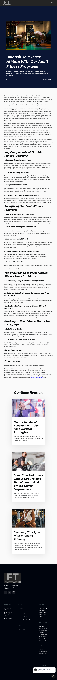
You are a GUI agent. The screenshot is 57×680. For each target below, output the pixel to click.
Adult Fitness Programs (37, 377)
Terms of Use (21, 629)
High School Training (7, 608)
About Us (20, 608)
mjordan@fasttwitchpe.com (26, 620)
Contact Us (21, 611)
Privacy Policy (22, 632)
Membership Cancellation (25, 617)
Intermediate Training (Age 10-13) (8, 614)
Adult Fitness (8, 618)
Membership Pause (23, 614)
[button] (52, 3)
